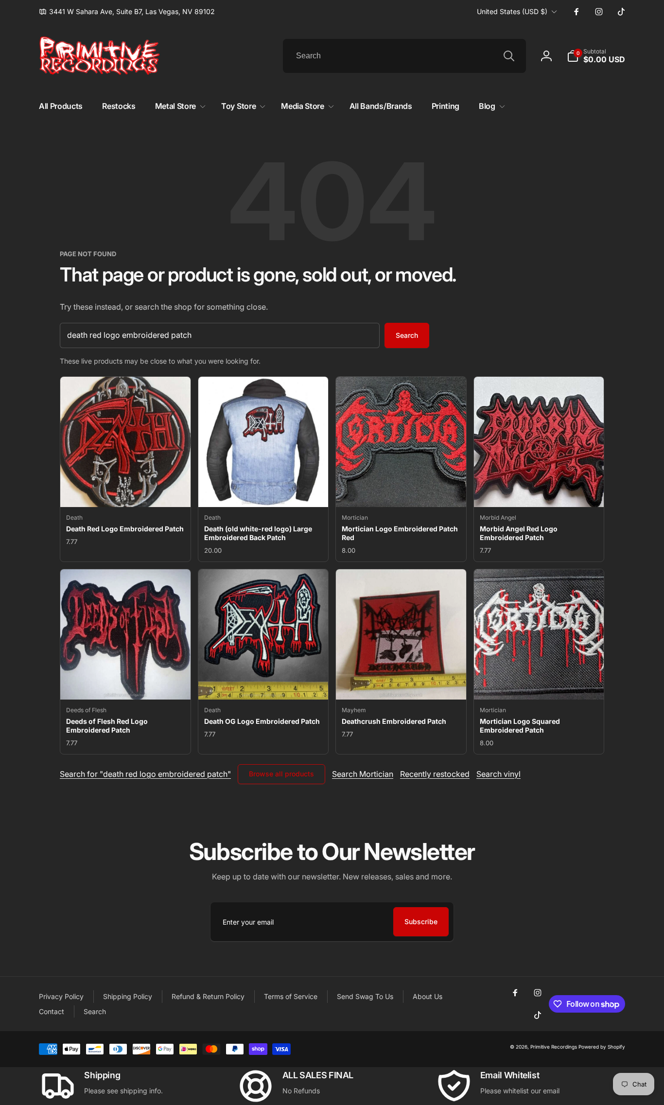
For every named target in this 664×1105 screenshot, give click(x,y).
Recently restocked (435, 774)
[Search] (509, 56)
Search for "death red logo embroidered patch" (145, 774)
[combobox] (404, 56)
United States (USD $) (512, 11)
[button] (596, 56)
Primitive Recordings (553, 1047)
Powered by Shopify (601, 1047)
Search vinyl (498, 774)
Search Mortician (362, 774)
